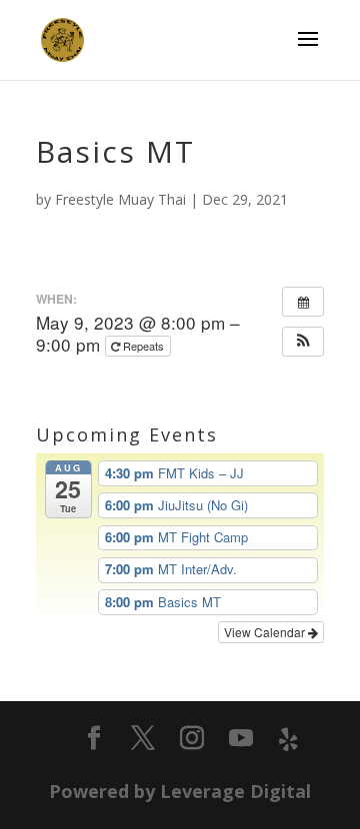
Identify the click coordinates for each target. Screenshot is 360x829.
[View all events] (303, 302)
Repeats (143, 346)
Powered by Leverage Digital (180, 791)
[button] (303, 342)
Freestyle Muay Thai (120, 199)
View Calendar (266, 631)
